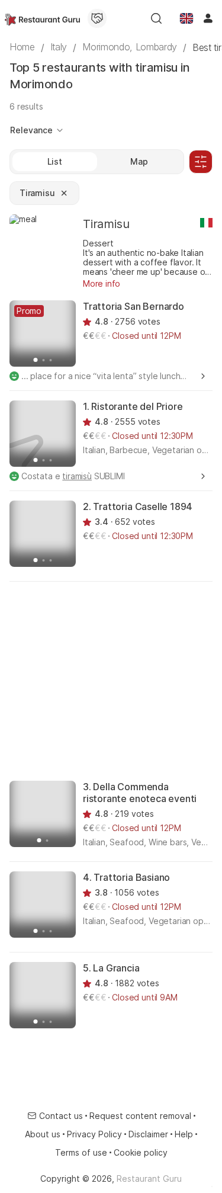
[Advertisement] (111, 680)
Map (139, 161)
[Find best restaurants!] (42, 18)
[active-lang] (186, 18)
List (54, 161)
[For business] (97, 18)
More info (101, 283)
